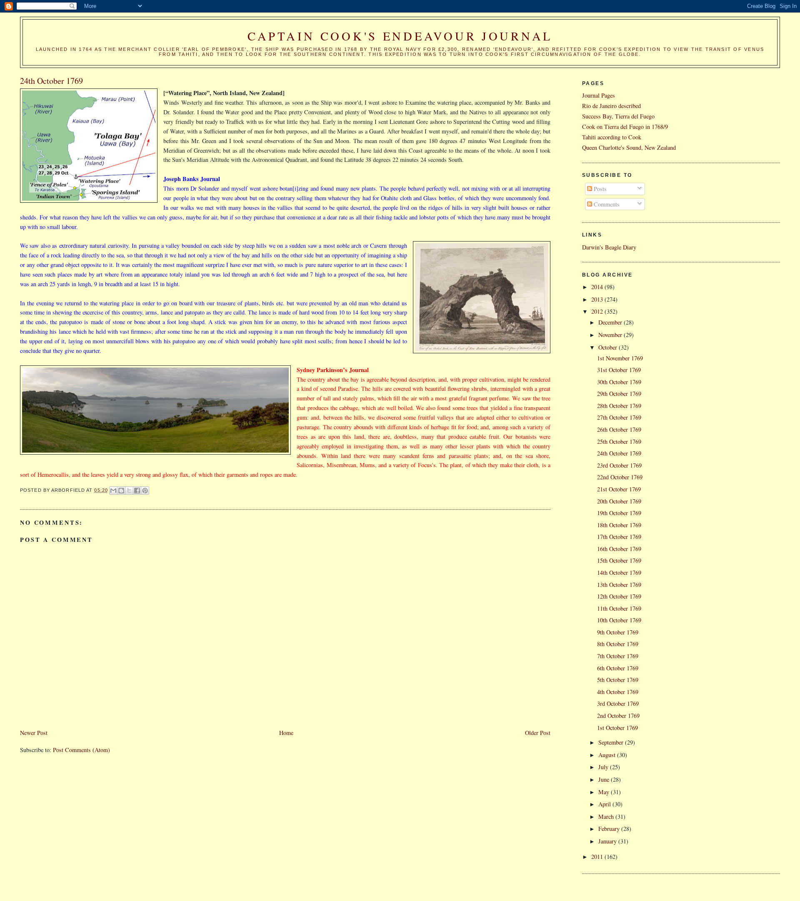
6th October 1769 (617, 668)
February (609, 829)
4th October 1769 (617, 692)
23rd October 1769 (619, 465)
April (605, 804)
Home (286, 733)
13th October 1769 (619, 585)
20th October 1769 (619, 501)
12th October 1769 (619, 596)
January (608, 841)
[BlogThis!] (121, 490)
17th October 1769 (619, 537)
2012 (598, 311)
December (611, 322)
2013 (598, 299)
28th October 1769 (619, 406)
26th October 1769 (619, 429)
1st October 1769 (617, 728)
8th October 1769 (617, 644)
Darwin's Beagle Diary (609, 247)
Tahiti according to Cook (611, 137)
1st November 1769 (620, 358)
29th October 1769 (619, 394)
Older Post (537, 733)
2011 (598, 857)
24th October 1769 (619, 453)
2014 (598, 287)
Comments (606, 204)
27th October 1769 (619, 417)
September (611, 742)
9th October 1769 (617, 632)
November (611, 335)
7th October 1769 (617, 656)
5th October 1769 (617, 680)
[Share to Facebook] (137, 490)
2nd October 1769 (618, 716)
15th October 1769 (619, 560)
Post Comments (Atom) (81, 750)
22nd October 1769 (619, 477)
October (608, 347)
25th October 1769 (619, 441)
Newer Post (34, 733)
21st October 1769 (619, 489)
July (604, 767)
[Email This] (113, 490)
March (606, 816)
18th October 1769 (619, 525)
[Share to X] (129, 490)
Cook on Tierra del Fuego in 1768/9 (625, 127)
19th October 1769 (619, 513)
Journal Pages (598, 95)
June (604, 779)
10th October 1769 (619, 620)
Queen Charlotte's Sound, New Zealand (629, 147)
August (607, 755)
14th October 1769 (619, 572)
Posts (599, 189)
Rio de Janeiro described (611, 106)
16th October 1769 (619, 549)
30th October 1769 (619, 382)
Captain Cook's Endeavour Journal (400, 36)
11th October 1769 (619, 608)
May (604, 792)
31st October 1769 (619, 370)
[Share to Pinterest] (145, 490)
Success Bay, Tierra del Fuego (618, 116)
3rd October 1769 (618, 703)
